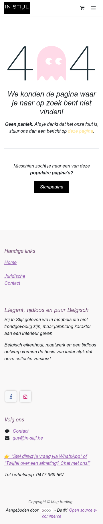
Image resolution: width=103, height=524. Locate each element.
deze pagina (80, 131)
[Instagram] (25, 396)
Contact (12, 283)
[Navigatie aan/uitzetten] (93, 8)
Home (10, 262)
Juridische (14, 276)
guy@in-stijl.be (28, 438)
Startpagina (51, 187)
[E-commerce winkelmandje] (82, 8)
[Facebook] (11, 396)
